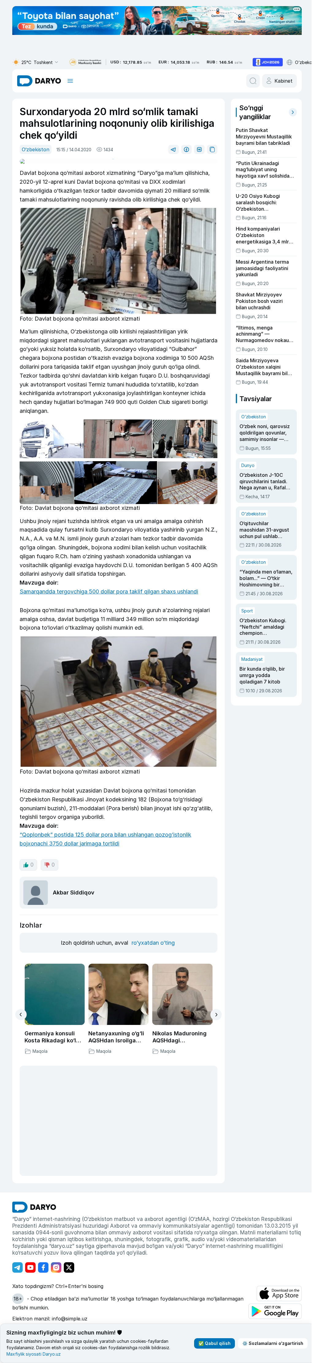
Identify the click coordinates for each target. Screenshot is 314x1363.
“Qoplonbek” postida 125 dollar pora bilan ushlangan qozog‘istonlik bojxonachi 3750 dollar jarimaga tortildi (105, 839)
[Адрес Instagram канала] (56, 1267)
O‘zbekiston (35, 149)
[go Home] (34, 1207)
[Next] (216, 1014)
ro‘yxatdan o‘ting (153, 942)
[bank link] (85, 62)
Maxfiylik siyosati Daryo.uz (33, 1354)
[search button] (253, 81)
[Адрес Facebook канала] (43, 1267)
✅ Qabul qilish (212, 1343)
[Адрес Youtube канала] (30, 1267)
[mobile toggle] (70, 81)
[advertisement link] (268, 62)
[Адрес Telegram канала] (17, 1267)
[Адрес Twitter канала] (69, 1267)
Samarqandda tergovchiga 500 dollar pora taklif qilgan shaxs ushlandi (109, 591)
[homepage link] (39, 80)
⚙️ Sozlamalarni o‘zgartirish (270, 1343)
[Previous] (21, 1014)
